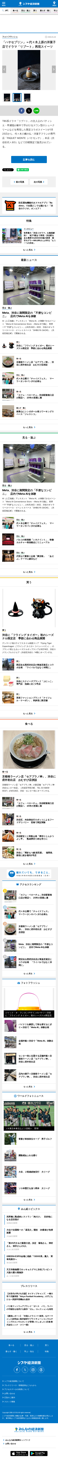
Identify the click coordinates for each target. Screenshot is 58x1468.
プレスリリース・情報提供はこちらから (20, 1385)
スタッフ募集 (9, 1401)
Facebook (17, 1370)
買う (35, 10)
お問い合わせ (9, 1393)
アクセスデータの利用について (16, 1389)
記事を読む (29, 159)
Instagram (33, 1370)
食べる (15, 10)
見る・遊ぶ (25, 10)
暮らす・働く (45, 10)
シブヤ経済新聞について (14, 1381)
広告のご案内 (9, 1397)
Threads (41, 1370)
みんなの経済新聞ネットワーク (29, 1430)
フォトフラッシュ (10, 36)
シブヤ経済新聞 (29, 4)
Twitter (25, 1370)
